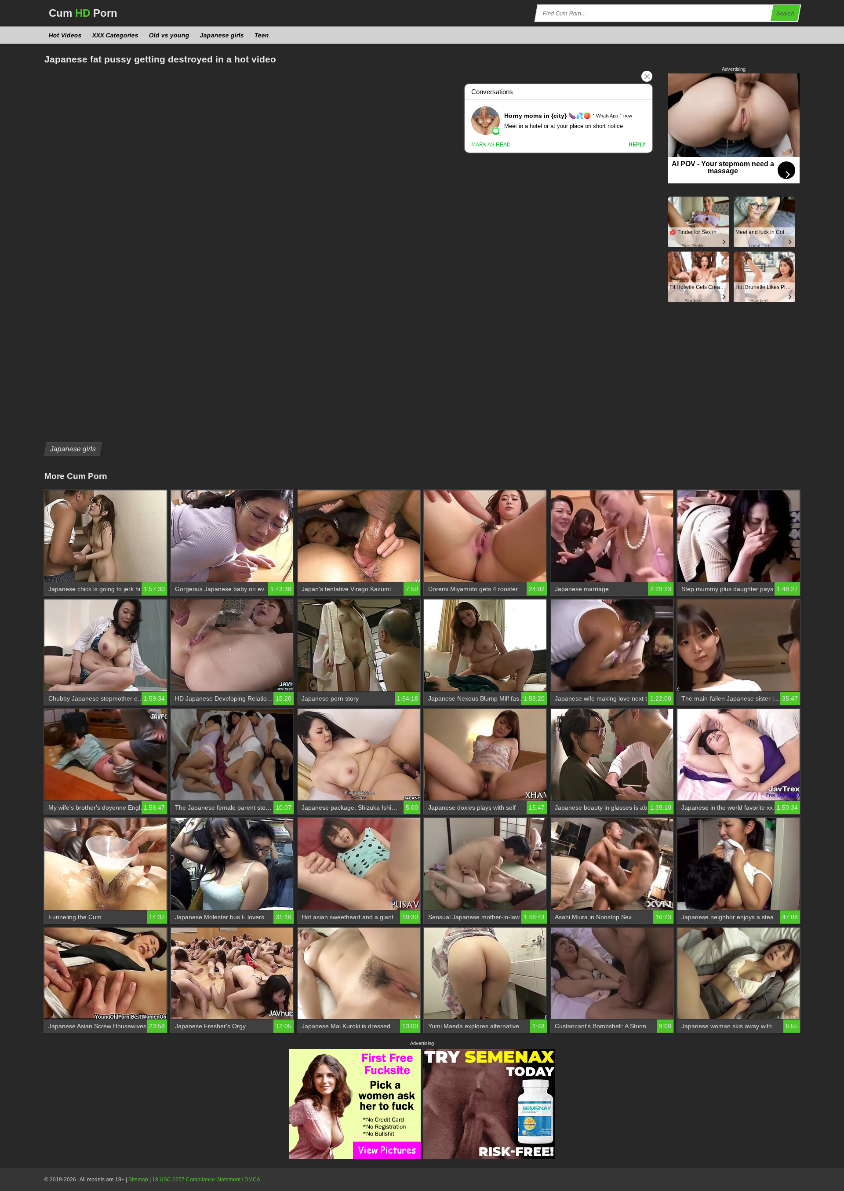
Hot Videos (65, 35)
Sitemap (138, 1179)
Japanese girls (222, 35)
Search (785, 13)
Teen (262, 35)
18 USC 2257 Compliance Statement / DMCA (206, 1179)
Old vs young (169, 35)
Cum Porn (83, 13)
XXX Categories (115, 35)
